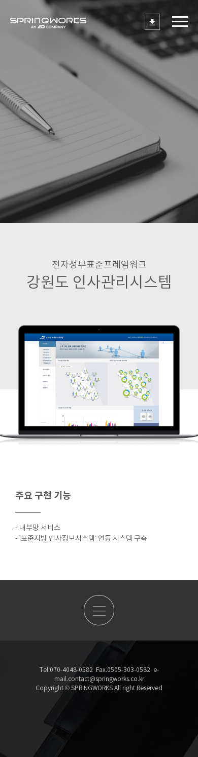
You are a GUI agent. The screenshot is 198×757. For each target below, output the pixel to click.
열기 (180, 21)
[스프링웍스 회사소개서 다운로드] (152, 22)
